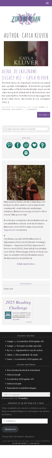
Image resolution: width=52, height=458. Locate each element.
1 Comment (31, 109)
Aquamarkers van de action (29, 350)
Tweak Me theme (19, 443)
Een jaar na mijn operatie (29, 346)
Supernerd (9, 230)
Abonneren (10, 429)
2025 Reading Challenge (18, 304)
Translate (23, 398)
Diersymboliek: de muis (27, 354)
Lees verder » (44, 114)
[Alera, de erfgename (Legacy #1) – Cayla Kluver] (26, 53)
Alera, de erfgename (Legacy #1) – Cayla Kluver (25, 74)
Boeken (6, 109)
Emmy (42, 107)
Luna (9, 359)
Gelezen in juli (13, 374)
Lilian (9, 354)
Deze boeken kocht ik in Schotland (23, 370)
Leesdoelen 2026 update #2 (30, 341)
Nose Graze (35, 443)
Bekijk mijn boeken (26, 264)
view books (29, 322)
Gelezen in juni (14, 383)
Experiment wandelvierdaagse (21, 388)
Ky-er (9, 350)
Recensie (17, 109)
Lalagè (10, 341)
